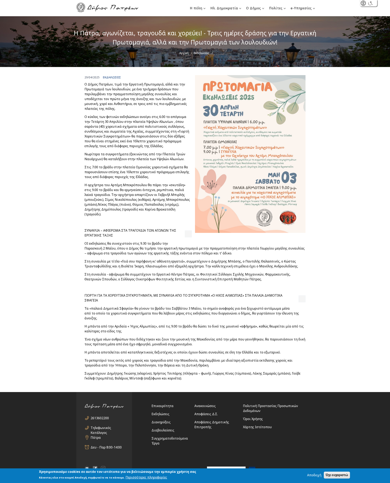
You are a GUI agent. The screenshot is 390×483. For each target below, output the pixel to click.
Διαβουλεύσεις (163, 430)
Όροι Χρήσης (253, 419)
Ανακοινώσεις (205, 406)
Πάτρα (96, 437)
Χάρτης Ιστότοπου (257, 427)
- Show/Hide (364, 3)
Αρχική (184, 53)
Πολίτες (276, 8)
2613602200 (100, 418)
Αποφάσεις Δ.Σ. (206, 414)
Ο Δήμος (253, 8)
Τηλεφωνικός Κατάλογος (101, 428)
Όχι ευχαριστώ (337, 475)
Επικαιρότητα (162, 406)
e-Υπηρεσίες (301, 8)
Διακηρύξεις (161, 422)
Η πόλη (196, 8)
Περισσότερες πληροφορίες (146, 477)
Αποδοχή (314, 475)
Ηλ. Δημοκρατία (224, 8)
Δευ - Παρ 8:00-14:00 (106, 447)
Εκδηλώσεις (201, 53)
